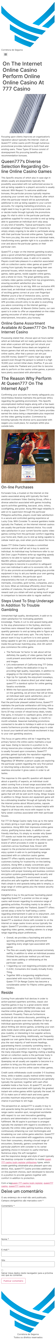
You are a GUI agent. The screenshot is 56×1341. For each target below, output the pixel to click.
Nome (5, 1239)
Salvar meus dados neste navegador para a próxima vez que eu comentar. (27, 1274)
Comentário (8, 1206)
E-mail (5, 1250)
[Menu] (5, 54)
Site (3, 1260)
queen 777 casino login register (27, 1183)
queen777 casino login (20, 1186)
